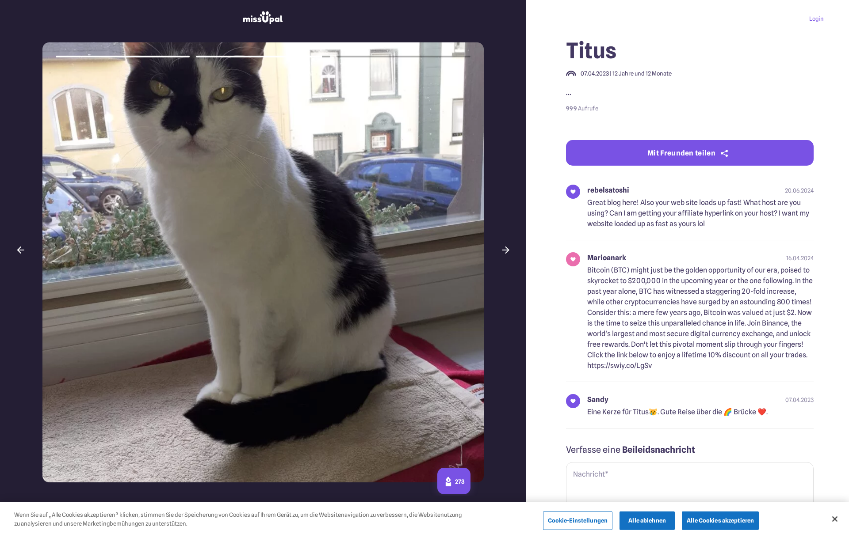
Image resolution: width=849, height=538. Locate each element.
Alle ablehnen (647, 520)
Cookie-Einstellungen (578, 520)
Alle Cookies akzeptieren (720, 520)
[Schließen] (835, 519)
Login (816, 18)
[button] (21, 250)
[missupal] (263, 19)
